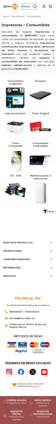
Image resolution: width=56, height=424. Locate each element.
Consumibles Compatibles (40, 145)
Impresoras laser (15, 113)
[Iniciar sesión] (43, 6)
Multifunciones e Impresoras (40, 177)
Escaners (40, 81)
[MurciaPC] (15, 6)
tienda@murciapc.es (22, 318)
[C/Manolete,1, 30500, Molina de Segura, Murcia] (6, 325)
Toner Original (40, 113)
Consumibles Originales (15, 82)
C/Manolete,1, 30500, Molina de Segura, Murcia (27, 326)
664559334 (32, 311)
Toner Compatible (16, 145)
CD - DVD (15, 175)
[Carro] (49, 6)
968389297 (16, 311)
